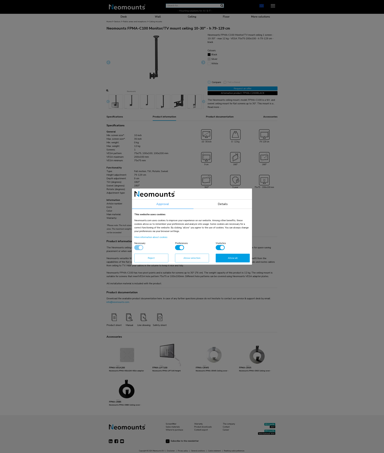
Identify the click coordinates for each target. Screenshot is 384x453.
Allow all (233, 258)
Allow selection (191, 258)
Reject (151, 258)
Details (223, 204)
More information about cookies (150, 237)
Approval (162, 204)
